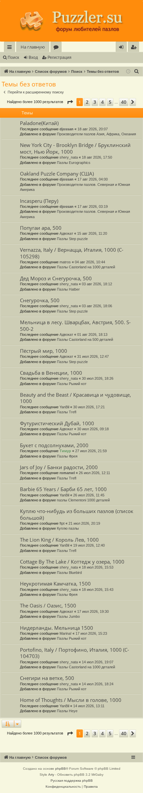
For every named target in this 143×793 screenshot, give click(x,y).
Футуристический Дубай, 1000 (57, 423)
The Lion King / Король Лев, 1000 (59, 539)
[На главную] (71, 21)
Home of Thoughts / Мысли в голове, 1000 (70, 700)
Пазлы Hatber (68, 289)
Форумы (57, 48)
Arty (51, 774)
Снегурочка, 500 (40, 300)
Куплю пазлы (68, 528)
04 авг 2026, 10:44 (90, 262)
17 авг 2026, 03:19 (92, 206)
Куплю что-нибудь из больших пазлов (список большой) (76, 514)
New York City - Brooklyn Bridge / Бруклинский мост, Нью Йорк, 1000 (75, 148)
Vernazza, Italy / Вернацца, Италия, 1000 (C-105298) (71, 252)
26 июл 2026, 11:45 (88, 495)
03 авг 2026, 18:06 (97, 306)
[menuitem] (133, 47)
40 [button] (123, 102)
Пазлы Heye (67, 711)
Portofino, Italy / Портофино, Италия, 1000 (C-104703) (74, 652)
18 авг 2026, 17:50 (97, 157)
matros (65, 262)
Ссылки (11, 48)
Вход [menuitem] (122, 48)
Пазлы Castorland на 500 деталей (85, 339)
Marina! (66, 633)
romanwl (67, 473)
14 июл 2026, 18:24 (97, 684)
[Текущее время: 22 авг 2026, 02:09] (128, 71)
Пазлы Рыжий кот (71, 384)
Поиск (13, 57)
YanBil (64, 407)
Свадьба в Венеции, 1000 (51, 372)
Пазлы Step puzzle (72, 239)
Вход (33, 57)
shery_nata (69, 157)
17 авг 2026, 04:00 (92, 179)
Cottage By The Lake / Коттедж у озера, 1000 (72, 561)
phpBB (60, 768)
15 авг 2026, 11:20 (92, 233)
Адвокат (66, 233)
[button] (70, 102)
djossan (66, 129)
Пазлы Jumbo (68, 616)
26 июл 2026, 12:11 (94, 473)
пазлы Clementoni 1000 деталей (83, 500)
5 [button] (110, 102)
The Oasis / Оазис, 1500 (48, 605)
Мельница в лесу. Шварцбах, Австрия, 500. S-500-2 (75, 325)
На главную (33, 47)
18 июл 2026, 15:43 (97, 590)
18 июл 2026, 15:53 (97, 567)
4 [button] (102, 102)
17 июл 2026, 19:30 (93, 611)
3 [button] (94, 102)
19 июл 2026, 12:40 (89, 545)
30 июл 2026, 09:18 (93, 429)
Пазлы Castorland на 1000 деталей (86, 267)
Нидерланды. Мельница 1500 (56, 627)
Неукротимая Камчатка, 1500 (55, 583)
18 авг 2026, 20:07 (92, 129)
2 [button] (87, 102)
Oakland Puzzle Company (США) (57, 173)
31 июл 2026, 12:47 (93, 356)
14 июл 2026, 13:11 (88, 706)
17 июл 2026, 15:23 (91, 633)
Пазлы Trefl (66, 412)
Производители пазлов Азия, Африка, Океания (96, 134)
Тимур (65, 451)
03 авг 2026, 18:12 (97, 284)
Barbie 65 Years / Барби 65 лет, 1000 (63, 489)
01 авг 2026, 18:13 (92, 334)
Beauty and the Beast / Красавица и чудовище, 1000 (75, 397)
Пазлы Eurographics (73, 163)
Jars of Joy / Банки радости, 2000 (59, 467)
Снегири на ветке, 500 (47, 678)
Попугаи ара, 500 (41, 227)
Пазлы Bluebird (69, 573)
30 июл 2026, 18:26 (97, 378)
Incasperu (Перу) (39, 201)
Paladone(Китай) (39, 123)
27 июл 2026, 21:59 (91, 451)
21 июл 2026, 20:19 (84, 523)
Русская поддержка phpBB (72, 780)
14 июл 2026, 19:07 (97, 662)
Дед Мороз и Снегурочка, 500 (56, 278)
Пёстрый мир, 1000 (43, 350)
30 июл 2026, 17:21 (89, 407)
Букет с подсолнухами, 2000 (54, 445)
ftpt (62, 523)
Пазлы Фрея (67, 456)
